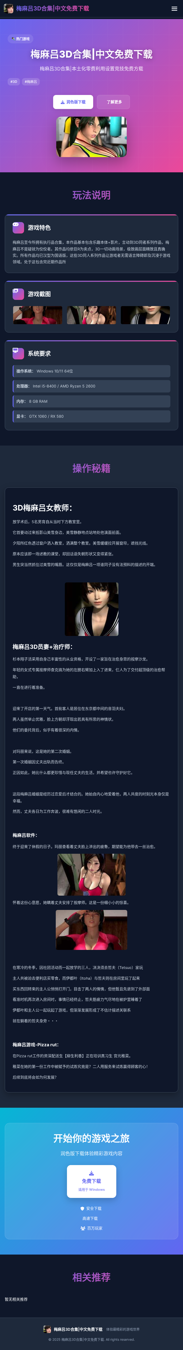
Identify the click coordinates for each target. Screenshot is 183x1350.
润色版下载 (76, 101)
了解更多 (114, 101)
